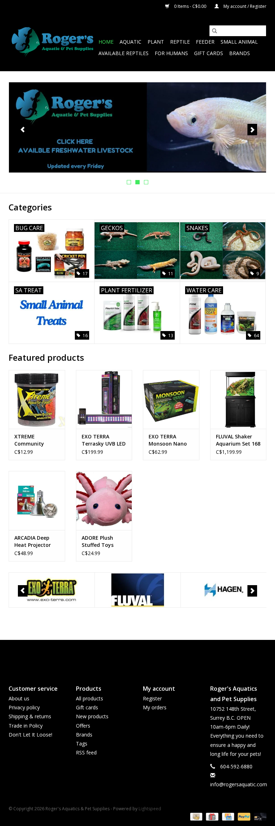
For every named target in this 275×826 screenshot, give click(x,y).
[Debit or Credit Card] (258, 816)
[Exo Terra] (52, 590)
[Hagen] (223, 590)
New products (92, 716)
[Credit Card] (227, 816)
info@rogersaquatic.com (238, 784)
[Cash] (195, 816)
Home (106, 41)
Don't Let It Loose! (30, 734)
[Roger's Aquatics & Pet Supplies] (52, 42)
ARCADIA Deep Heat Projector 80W (32, 541)
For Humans (171, 53)
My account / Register (244, 6)
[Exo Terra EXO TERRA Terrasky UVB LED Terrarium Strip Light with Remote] (104, 399)
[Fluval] (137, 590)
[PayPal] (243, 816)
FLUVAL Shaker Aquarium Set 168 (238, 440)
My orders (155, 707)
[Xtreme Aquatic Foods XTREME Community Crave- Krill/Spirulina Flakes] (37, 399)
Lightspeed (150, 809)
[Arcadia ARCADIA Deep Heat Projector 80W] (37, 500)
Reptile (180, 41)
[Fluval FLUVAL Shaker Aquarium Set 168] (238, 399)
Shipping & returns (30, 716)
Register (152, 698)
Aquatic (130, 41)
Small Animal (239, 41)
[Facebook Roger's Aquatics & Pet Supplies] (124, 656)
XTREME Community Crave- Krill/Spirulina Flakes (31, 440)
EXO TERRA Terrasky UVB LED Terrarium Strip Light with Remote (104, 440)
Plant (156, 41)
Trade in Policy (26, 725)
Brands (239, 53)
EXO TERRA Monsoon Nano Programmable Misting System (168, 440)
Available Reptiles (123, 53)
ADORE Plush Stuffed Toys (98, 541)
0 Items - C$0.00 (190, 6)
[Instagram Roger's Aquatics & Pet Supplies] (150, 656)
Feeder (205, 41)
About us (19, 698)
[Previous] (23, 129)
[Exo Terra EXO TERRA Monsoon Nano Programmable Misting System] (171, 399)
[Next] (252, 129)
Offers (83, 725)
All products (89, 698)
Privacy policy (24, 707)
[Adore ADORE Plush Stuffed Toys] (104, 500)
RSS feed (86, 752)
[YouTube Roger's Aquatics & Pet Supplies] (137, 656)
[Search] (214, 31)
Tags (81, 743)
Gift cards (208, 53)
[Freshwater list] (137, 127)
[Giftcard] (211, 816)
